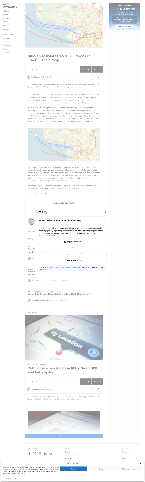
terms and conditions (64, 267)
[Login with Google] (73, 260)
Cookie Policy (7, 478)
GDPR (14, 478)
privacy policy (44, 269)
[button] (141, 463)
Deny (101, 469)
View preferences (128, 469)
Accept (73, 469)
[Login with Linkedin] (73, 253)
